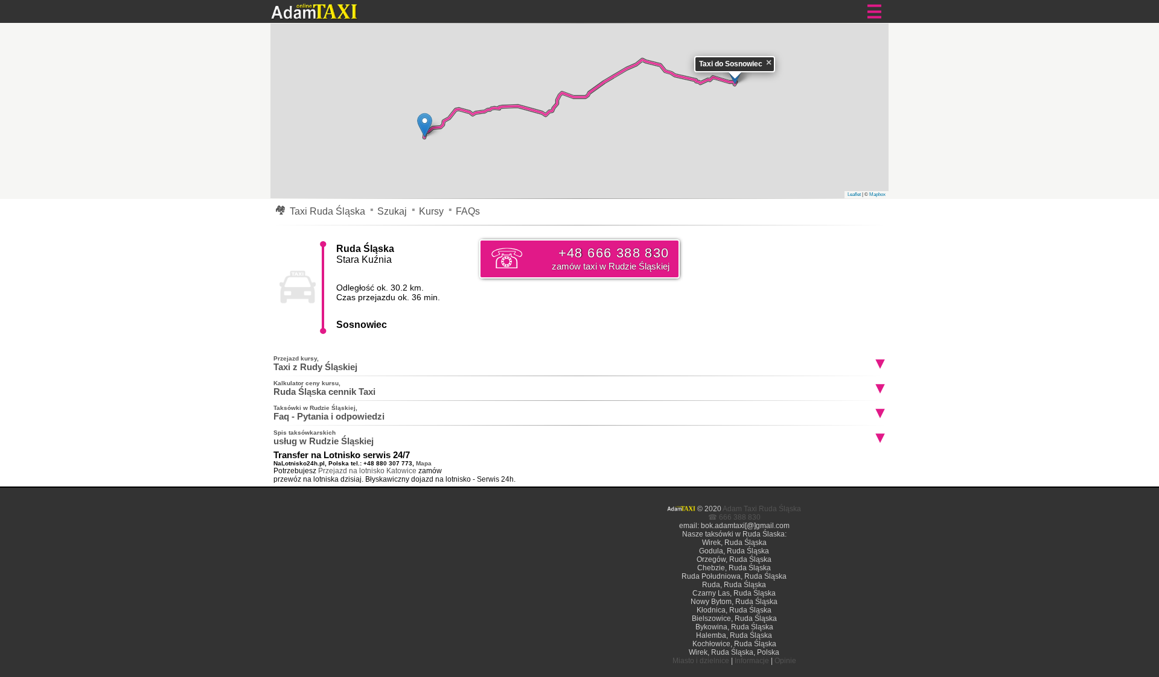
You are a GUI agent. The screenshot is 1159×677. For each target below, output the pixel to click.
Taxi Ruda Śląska (327, 211)
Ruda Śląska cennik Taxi (324, 388)
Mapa (424, 463)
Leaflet (854, 194)
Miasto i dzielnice (700, 661)
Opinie (785, 661)
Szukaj (392, 211)
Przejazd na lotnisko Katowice (367, 471)
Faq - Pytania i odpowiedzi (329, 413)
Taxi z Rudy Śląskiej (315, 363)
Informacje (752, 661)
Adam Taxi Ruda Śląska (762, 509)
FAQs (468, 211)
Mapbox (877, 194)
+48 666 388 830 (610, 258)
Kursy (431, 211)
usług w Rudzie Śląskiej (323, 437)
